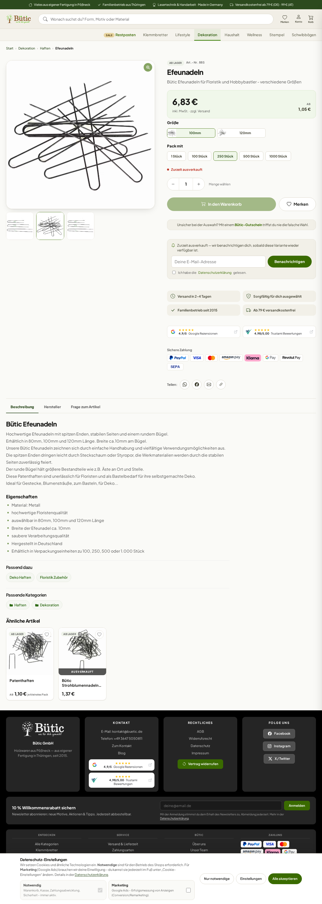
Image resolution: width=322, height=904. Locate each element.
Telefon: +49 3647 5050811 (121, 738)
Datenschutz (200, 746)
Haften (45, 48)
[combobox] (159, 19)
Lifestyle (182, 35)
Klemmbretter (155, 35)
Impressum (200, 753)
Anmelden (297, 806)
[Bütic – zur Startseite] (18, 19)
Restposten (121, 35)
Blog (122, 753)
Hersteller (52, 406)
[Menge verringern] (173, 184)
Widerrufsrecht (200, 738)
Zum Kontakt (122, 746)
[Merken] (47, 634)
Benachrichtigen (289, 261)
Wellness (254, 35)
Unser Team (199, 850)
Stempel (276, 35)
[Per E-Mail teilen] (209, 384)
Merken (284, 21)
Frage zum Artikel (85, 406)
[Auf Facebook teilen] (197, 384)
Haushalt (232, 35)
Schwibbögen (304, 35)
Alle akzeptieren (285, 879)
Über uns (199, 844)
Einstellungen (251, 879)
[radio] (191, 133)
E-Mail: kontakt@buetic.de (121, 731)
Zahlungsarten (123, 850)
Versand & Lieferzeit (123, 844)
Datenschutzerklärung (214, 273)
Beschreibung (22, 406)
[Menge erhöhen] (199, 184)
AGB (200, 731)
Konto (298, 21)
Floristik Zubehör (54, 577)
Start (9, 48)
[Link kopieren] (221, 384)
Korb (310, 21)
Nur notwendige (217, 879)
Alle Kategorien (46, 844)
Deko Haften (20, 577)
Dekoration (207, 35)
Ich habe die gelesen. (212, 273)
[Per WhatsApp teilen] (184, 384)
